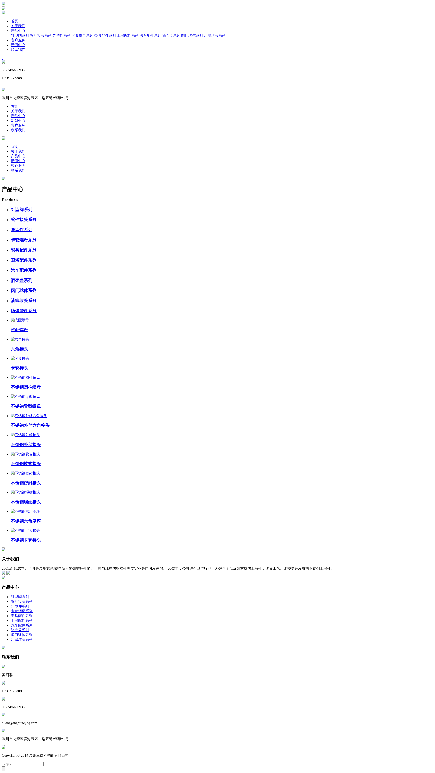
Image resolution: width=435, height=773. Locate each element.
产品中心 (18, 31)
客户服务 (18, 40)
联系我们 (18, 50)
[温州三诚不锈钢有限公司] (3, 4)
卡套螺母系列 (82, 35)
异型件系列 (62, 35)
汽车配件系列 (150, 35)
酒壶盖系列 (171, 35)
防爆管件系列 (24, 310)
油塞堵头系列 (215, 35)
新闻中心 (18, 45)
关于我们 (18, 26)
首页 (14, 21)
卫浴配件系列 (128, 35)
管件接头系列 (41, 35)
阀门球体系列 (192, 35)
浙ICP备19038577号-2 (88, 755)
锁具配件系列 (105, 35)
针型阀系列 (20, 35)
